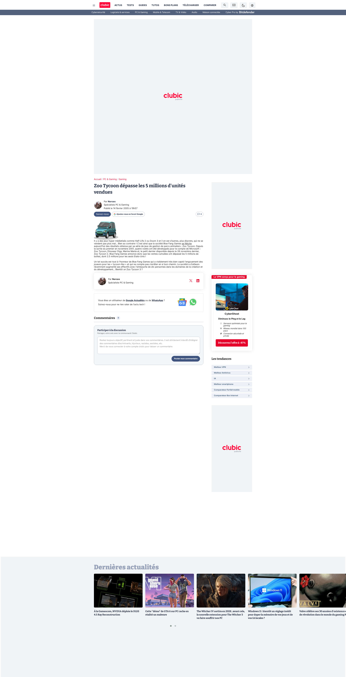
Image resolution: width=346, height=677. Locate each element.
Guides (143, 5)
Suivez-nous (102, 214)
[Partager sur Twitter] (339, 662)
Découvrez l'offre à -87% (232, 342)
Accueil (97, 179)
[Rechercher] (224, 5)
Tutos (155, 5)
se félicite (187, 244)
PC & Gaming (141, 12)
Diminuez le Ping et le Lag (231, 319)
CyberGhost (232, 314)
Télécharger (191, 5)
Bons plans (171, 5)
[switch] (243, 5)
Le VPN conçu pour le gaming (229, 277)
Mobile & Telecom (161, 12)
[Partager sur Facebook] (339, 653)
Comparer (210, 5)
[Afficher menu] (94, 5)
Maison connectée (211, 12)
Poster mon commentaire (185, 359)
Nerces (112, 202)
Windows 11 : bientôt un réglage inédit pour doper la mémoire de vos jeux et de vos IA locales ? (270, 615)
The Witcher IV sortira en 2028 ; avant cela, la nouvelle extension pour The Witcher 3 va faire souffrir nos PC (221, 615)
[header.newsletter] (234, 5)
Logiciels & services (120, 12)
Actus (118, 5)
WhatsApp (157, 300)
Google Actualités (135, 300)
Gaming (123, 179)
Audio (194, 12)
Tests (130, 5)
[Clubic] (104, 5)
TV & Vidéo (181, 12)
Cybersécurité (98, 12)
